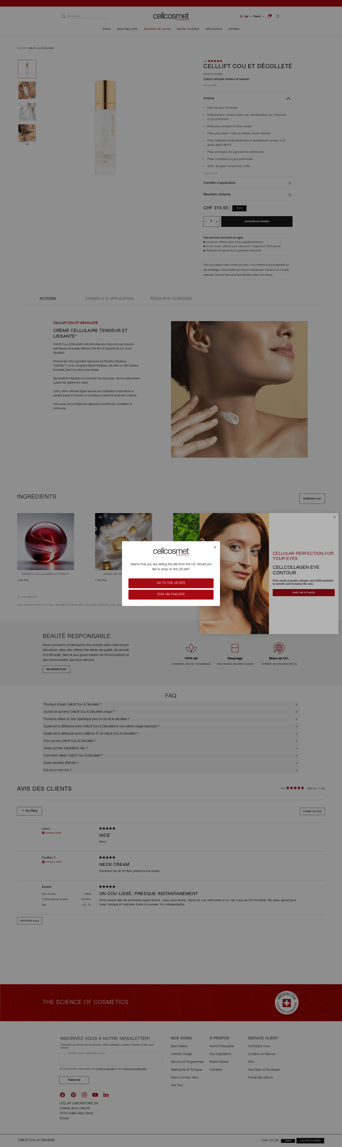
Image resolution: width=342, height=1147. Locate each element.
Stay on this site (171, 594)
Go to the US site (171, 583)
